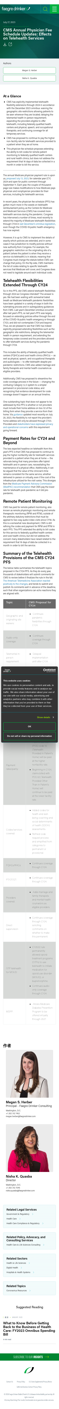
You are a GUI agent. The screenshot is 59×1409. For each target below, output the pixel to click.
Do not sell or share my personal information (29, 736)
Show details (43, 717)
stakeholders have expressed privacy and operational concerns (28, 425)
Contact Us (9, 1381)
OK (29, 726)
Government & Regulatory (17, 1214)
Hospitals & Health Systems (18, 1272)
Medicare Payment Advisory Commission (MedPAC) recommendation (27, 485)
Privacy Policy (21, 1381)
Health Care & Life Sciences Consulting (23, 1244)
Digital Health (12, 1267)
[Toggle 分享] (10, 44)
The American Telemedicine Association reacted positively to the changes (26, 582)
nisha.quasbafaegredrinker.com (20, 1190)
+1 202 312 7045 (13, 1187)
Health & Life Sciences (16, 1263)
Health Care (11, 1218)
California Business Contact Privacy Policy (29, 1387)
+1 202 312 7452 (13, 1113)
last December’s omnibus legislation (37, 223)
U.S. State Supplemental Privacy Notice (40, 1381)
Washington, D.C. (13, 1110)
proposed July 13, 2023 (17, 178)
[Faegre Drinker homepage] (16, 9)
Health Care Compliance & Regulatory (23, 1223)
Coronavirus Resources (16, 1290)
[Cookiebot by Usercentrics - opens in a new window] (43, 670)
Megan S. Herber (29, 70)
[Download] (5, 44)
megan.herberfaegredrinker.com (21, 1116)
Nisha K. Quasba (29, 78)
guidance (18, 414)
